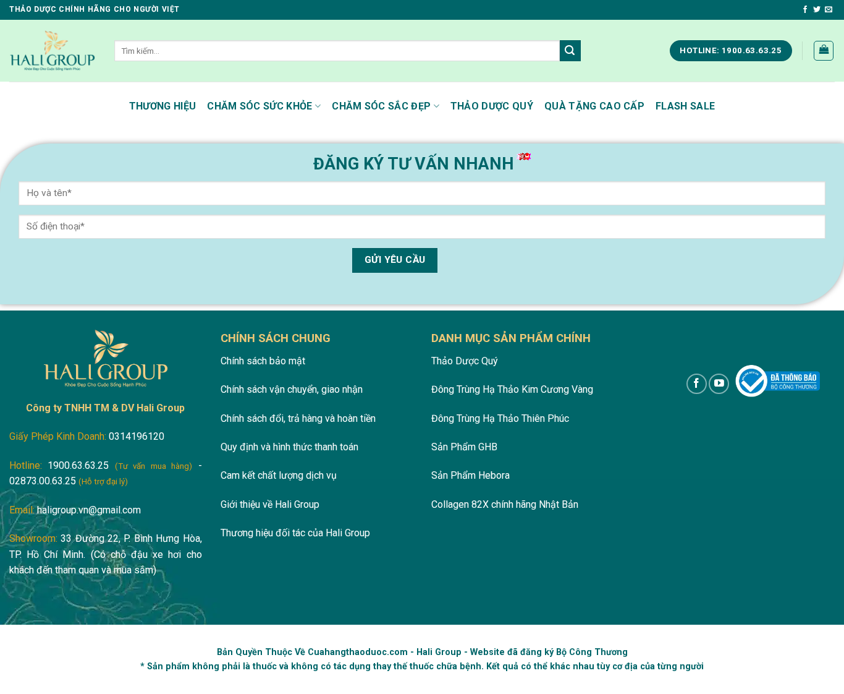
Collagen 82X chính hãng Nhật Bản (504, 504)
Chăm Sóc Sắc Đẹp (381, 106)
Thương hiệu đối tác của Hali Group (295, 533)
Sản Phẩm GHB (464, 447)
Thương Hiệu (162, 106)
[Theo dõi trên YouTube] (719, 384)
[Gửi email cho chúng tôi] (828, 10)
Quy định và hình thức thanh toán (289, 447)
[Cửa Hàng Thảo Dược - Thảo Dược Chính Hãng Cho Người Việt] (52, 50)
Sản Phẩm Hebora (470, 475)
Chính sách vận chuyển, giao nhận (292, 389)
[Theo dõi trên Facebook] (805, 10)
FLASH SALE (685, 106)
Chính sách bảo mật (263, 361)
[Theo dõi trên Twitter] (817, 10)
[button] (823, 51)
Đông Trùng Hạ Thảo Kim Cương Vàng (512, 389)
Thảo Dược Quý (491, 106)
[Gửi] (570, 50)
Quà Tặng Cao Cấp (594, 106)
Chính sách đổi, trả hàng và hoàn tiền (298, 418)
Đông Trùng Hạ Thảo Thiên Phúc (500, 418)
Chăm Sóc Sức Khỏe (259, 106)
